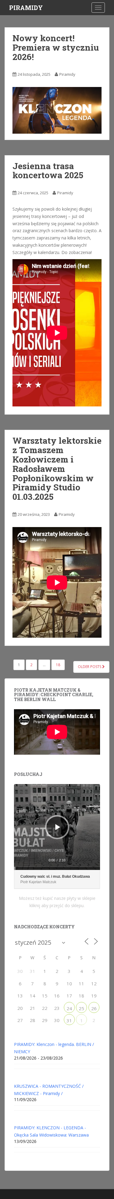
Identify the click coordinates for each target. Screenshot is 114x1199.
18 (58, 664)
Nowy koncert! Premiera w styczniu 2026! (55, 47)
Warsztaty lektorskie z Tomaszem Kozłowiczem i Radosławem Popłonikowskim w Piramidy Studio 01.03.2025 (57, 468)
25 (81, 1008)
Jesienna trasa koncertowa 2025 (47, 170)
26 (94, 1008)
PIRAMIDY (26, 8)
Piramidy (67, 74)
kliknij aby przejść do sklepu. (57, 905)
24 (69, 1008)
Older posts (90, 666)
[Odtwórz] (57, 827)
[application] (57, 827)
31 (69, 1020)
